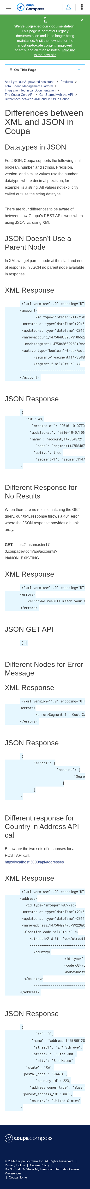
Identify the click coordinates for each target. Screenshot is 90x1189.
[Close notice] (81, 20)
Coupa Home (18, 1177)
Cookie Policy (40, 1165)
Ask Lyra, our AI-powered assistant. (29, 82)
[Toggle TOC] (8, 7)
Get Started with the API (56, 94)
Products (66, 82)
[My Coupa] (68, 7)
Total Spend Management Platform (29, 86)
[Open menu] (82, 7)
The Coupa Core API (19, 94)
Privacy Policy (15, 1165)
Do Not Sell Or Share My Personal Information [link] (37, 1169)
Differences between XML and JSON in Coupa (37, 99)
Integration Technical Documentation (30, 90)
